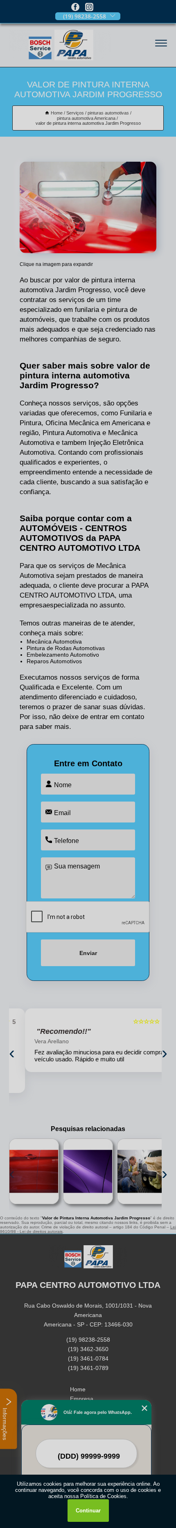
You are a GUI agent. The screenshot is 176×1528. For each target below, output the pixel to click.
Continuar (88, 1510)
